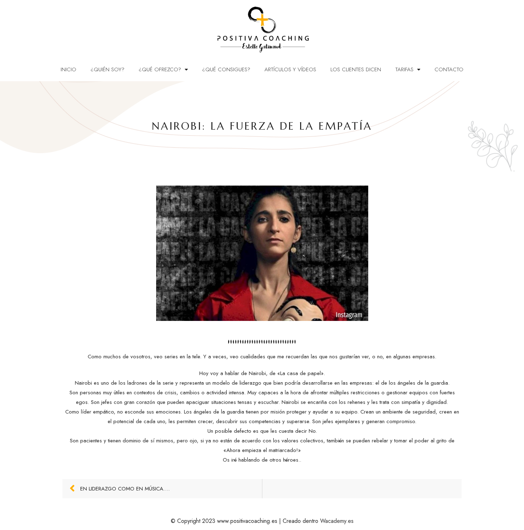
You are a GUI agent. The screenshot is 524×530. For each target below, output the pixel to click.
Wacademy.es (337, 521)
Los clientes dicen (355, 69)
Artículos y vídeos (290, 69)
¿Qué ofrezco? (160, 69)
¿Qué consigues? (226, 69)
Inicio (68, 69)
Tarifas (404, 69)
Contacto (449, 69)
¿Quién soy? (107, 69)
